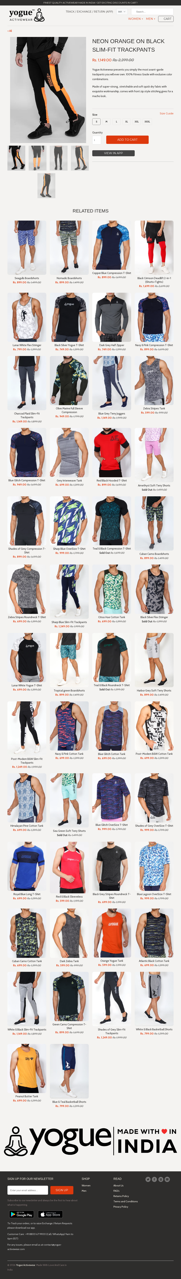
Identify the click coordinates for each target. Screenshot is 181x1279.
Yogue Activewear (25, 1265)
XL (126, 121)
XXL (137, 121)
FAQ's (116, 1190)
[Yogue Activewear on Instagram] (161, 1179)
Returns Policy (121, 1196)
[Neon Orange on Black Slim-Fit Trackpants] (48, 90)
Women (135, 19)
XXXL (147, 121)
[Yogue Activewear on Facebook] (155, 1179)
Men (150, 19)
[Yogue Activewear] (26, 15)
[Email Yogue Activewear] (168, 1179)
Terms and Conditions (125, 1201)
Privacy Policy (120, 1206)
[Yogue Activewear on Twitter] (148, 1179)
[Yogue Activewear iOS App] (50, 1218)
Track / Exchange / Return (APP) (89, 11)
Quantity (97, 132)
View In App (113, 153)
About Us (118, 1185)
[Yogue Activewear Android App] (21, 1218)
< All (9, 31)
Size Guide (167, 113)
